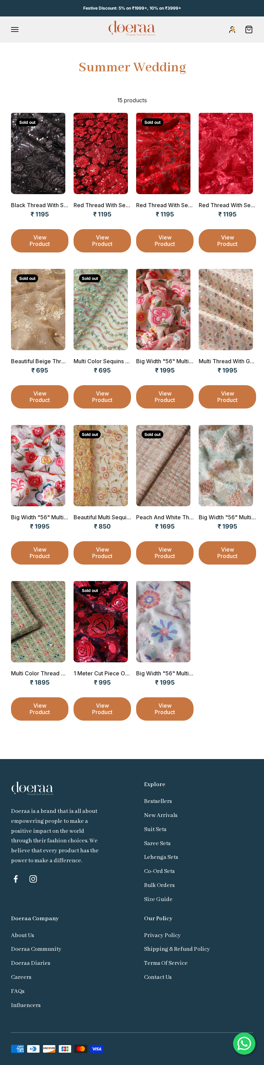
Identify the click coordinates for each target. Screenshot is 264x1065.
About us (22, 935)
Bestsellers (158, 801)
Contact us (158, 977)
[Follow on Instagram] (33, 879)
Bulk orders (159, 885)
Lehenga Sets (161, 857)
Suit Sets (155, 829)
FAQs (17, 991)
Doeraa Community (36, 949)
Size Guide (158, 899)
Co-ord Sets (159, 871)
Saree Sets (157, 843)
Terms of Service (166, 963)
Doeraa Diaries (30, 963)
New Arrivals (160, 815)
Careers (21, 977)
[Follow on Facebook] (15, 879)
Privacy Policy (162, 935)
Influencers (26, 1005)
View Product (40, 240)
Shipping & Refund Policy (177, 949)
